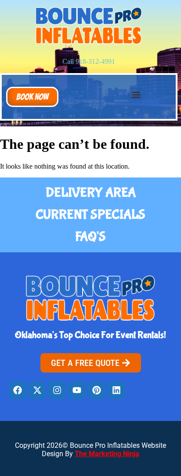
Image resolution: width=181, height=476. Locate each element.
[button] (32, 97)
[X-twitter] (37, 390)
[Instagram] (57, 390)
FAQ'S (90, 236)
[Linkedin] (116, 390)
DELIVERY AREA (91, 192)
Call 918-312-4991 (88, 61)
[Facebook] (17, 390)
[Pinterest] (96, 390)
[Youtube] (77, 390)
